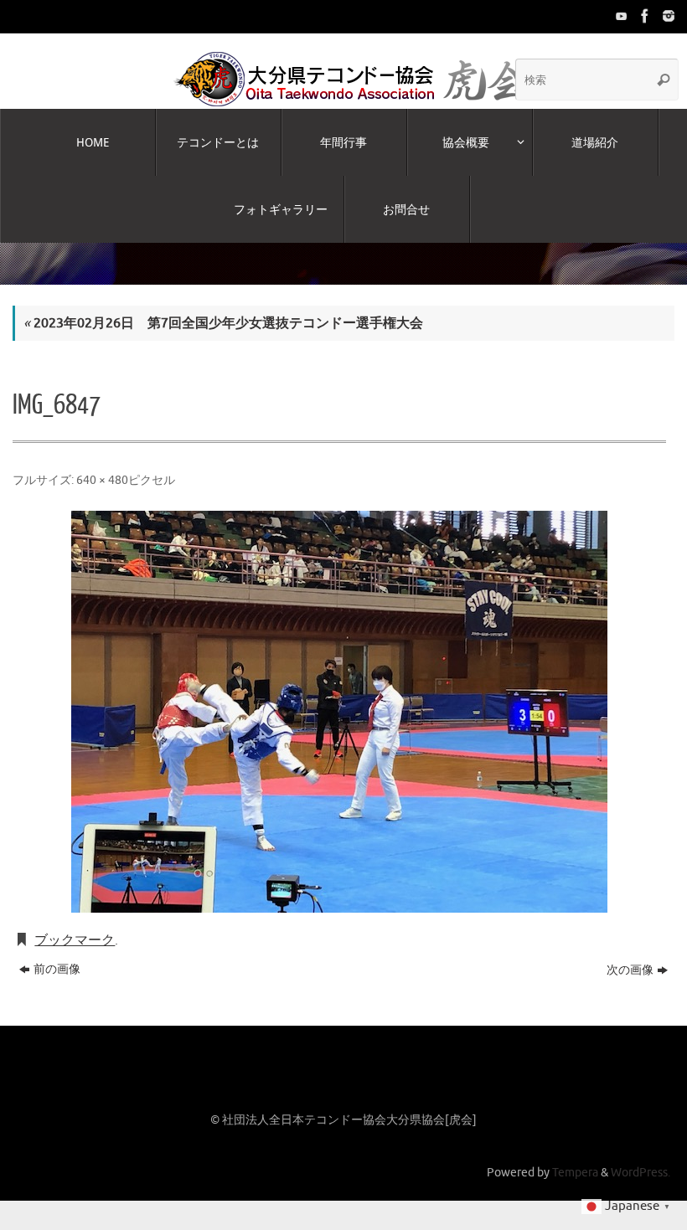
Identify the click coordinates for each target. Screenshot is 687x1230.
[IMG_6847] (339, 696)
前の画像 (57, 953)
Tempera (575, 1156)
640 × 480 (102, 463)
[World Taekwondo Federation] (643, 16)
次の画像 (630, 954)
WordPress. (640, 1156)
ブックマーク (74, 924)
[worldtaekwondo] (667, 16)
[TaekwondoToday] (620, 16)
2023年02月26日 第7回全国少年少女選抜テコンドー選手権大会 (223, 307)
